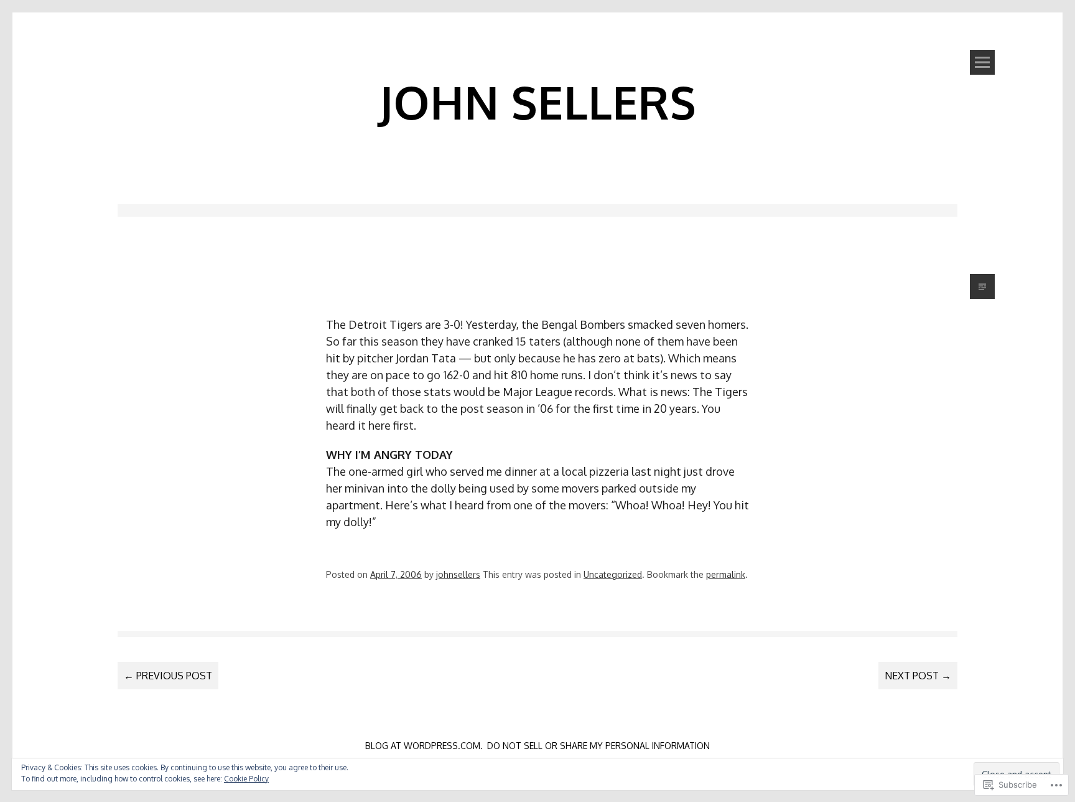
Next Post (918, 675)
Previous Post (168, 675)
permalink (725, 574)
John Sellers (537, 101)
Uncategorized (613, 574)
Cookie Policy (246, 778)
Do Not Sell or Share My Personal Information (598, 745)
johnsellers (458, 574)
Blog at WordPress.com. (424, 745)
